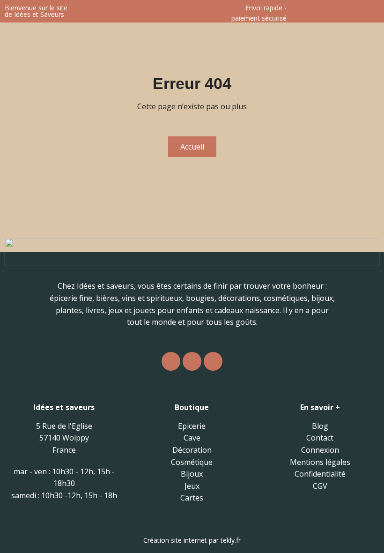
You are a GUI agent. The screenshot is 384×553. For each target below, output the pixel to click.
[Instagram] (171, 361)
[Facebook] (192, 361)
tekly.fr (231, 540)
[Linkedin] (213, 361)
